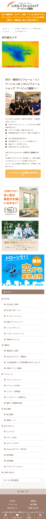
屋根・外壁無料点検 (14, 403)
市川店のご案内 (13, 304)
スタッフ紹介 (12, 437)
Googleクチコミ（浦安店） (17, 357)
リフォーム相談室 (13, 391)
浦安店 (6, 345)
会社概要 (10, 455)
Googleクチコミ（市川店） (17, 449)
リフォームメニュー (14, 380)
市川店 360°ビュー (14, 310)
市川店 (6, 299)
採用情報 (10, 461)
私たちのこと (9, 426)
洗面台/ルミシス (13, 339)
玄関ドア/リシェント (15, 322)
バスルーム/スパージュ (16, 334)
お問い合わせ (9, 472)
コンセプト (11, 432)
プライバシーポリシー (15, 467)
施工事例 (7, 409)
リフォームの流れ (13, 385)
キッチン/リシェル (14, 316)
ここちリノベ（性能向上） (17, 397)
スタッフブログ (13, 443)
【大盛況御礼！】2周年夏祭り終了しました (23, 362)
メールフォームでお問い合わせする (23, 174)
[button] (42, 480)
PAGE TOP (23, 492)
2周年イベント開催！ (15, 368)
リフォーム (8, 374)
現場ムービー (12, 420)
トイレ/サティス (13, 328)
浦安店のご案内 (13, 351)
